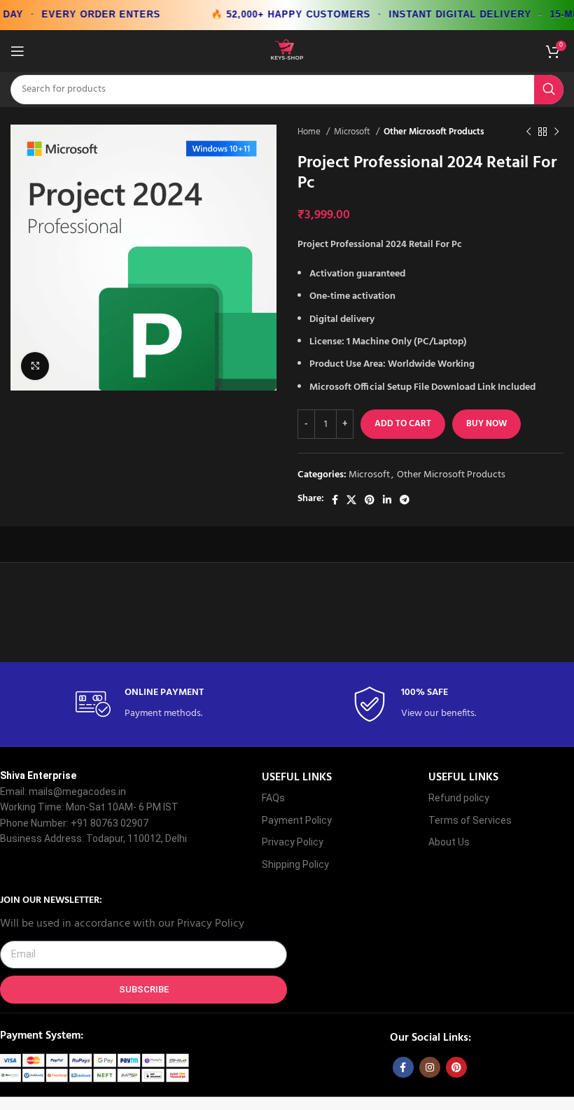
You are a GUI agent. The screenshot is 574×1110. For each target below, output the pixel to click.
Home (310, 132)
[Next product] (557, 132)
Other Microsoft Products (434, 132)
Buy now (486, 423)
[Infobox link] (149, 704)
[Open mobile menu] (17, 51)
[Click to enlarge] (35, 366)
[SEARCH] (549, 89)
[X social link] (351, 500)
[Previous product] (529, 132)
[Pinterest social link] (369, 500)
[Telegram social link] (405, 500)
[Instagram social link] (429, 1067)
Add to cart (402, 423)
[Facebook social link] (335, 500)
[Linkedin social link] (387, 500)
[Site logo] (287, 51)
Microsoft (353, 132)
